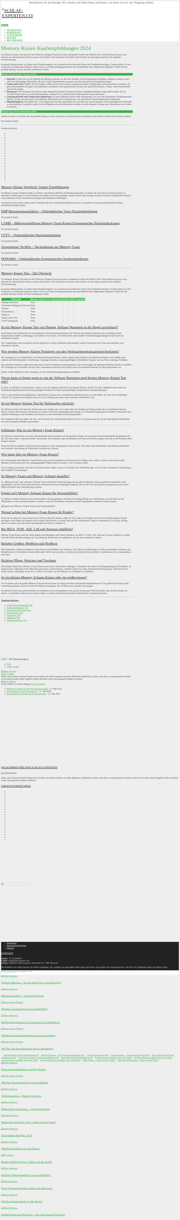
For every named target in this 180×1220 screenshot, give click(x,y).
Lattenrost (14, 35)
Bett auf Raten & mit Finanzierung (22, 691)
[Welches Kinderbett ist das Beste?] (9, 1142)
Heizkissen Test (14, 615)
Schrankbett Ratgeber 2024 (16, 1135)
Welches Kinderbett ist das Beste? (20, 1148)
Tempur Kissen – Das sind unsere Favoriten (129, 1055)
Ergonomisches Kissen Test (19, 610)
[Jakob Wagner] (8, 671)
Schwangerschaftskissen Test (19, 605)
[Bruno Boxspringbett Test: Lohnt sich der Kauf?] (10, 1115)
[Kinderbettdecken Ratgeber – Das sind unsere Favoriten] (9, 1208)
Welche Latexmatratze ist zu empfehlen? (24, 1008)
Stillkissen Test (13, 618)
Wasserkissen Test (15, 613)
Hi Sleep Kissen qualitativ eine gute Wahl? (153, 1058)
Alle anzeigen (38, 684)
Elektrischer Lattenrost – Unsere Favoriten (25, 1109)
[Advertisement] (67, 730)
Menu (4, 25)
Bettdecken (15, 40)
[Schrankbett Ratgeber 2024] (9, 1129)
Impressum (11, 943)
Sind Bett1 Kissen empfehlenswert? (77, 1058)
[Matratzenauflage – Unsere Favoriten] (9, 989)
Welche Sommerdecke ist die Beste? (22, 1201)
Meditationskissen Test (17, 620)
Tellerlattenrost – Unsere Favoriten (21, 1095)
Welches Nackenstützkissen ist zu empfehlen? (27, 1048)
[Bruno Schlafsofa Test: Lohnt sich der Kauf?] (7, 1155)
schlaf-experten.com (9, 971)
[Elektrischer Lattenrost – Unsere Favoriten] (9, 1102)
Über (9, 664)
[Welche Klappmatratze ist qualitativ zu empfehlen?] (9, 1015)
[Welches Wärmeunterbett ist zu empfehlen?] (9, 1168)
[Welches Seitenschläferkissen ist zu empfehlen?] (12, 1029)
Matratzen (14, 30)
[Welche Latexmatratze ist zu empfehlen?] (12, 1002)
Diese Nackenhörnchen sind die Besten (23, 1069)
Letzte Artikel (13, 666)
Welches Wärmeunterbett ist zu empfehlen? (26, 1175)
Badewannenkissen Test (17, 608)
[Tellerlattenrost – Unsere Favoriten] (9, 1089)
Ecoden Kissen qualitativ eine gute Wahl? (113, 1058)
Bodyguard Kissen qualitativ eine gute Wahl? (60, 1060)
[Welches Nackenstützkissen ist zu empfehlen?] (12, 1042)
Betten (11, 37)
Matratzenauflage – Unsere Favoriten (22, 995)
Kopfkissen (14, 32)
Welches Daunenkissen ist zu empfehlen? (24, 1082)
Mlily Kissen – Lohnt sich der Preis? (98, 1060)
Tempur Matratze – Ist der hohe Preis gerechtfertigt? (31, 982)
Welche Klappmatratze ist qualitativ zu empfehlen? (30, 1022)
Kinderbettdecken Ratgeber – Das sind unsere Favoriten (33, 1214)
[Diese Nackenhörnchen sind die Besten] (9, 1063)
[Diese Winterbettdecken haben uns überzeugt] (9, 1181)
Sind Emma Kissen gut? (97, 1055)
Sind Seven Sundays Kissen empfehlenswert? (38, 1058)
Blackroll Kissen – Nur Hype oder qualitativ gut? (63, 1055)
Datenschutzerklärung (16, 945)
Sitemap (10, 948)
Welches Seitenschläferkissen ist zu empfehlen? (28, 1035)
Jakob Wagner (7, 674)
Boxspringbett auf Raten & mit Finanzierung (26, 694)
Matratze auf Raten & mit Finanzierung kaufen (27, 689)
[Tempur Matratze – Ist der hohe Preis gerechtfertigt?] (9, 976)
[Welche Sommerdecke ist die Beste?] (9, 1195)
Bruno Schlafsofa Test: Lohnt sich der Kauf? (26, 1161)
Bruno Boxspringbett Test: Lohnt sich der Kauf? (28, 1122)
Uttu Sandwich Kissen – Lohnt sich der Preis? (137, 1060)
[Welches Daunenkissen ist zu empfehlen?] (12, 1076)
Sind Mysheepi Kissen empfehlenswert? (21, 1055)
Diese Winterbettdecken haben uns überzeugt (27, 1188)
